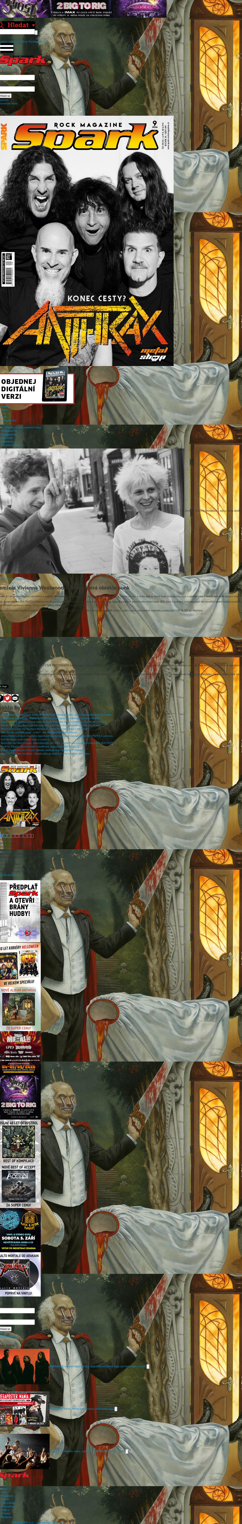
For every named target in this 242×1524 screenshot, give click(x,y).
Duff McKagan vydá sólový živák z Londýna (25, 739)
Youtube (32, 41)
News (4, 409)
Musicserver (8, 1506)
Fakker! (5, 1499)
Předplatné (7, 1495)
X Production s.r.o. (47, 1522)
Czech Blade (8, 1503)
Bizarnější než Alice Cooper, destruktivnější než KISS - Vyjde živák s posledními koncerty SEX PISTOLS (59, 743)
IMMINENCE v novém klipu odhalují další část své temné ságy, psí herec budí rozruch (98, 1366)
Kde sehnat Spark (11, 445)
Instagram (14, 41)
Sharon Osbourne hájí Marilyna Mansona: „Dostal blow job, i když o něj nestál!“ (45, 729)
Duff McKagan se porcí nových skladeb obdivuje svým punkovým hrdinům (42, 750)
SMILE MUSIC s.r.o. (23, 1522)
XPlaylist (5, 1513)
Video (4, 416)
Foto (3, 413)
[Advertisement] (119, 638)
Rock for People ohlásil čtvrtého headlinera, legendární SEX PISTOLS (40, 746)
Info (3, 423)
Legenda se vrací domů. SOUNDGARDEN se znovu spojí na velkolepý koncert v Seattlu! (50, 718)
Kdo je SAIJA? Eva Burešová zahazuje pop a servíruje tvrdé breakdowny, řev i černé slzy (50, 725)
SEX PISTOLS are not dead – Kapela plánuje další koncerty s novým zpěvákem (45, 753)
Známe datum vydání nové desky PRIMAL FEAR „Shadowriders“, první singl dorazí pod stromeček (56, 714)
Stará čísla (7, 438)
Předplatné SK (9, 434)
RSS (45, 41)
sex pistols (17, 579)
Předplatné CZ (9, 431)
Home (4, 406)
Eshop (23, 41)
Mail (40, 41)
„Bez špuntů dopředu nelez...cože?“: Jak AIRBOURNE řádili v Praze (39, 732)
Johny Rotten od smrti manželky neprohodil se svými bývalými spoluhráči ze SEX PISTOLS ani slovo (57, 736)
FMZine (5, 1510)
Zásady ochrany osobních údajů (23, 427)
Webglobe (6, 1517)
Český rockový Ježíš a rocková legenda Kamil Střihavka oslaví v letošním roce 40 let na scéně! (54, 721)
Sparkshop (7, 441)
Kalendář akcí (8, 420)
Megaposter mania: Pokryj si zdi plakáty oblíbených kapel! (82, 1408)
